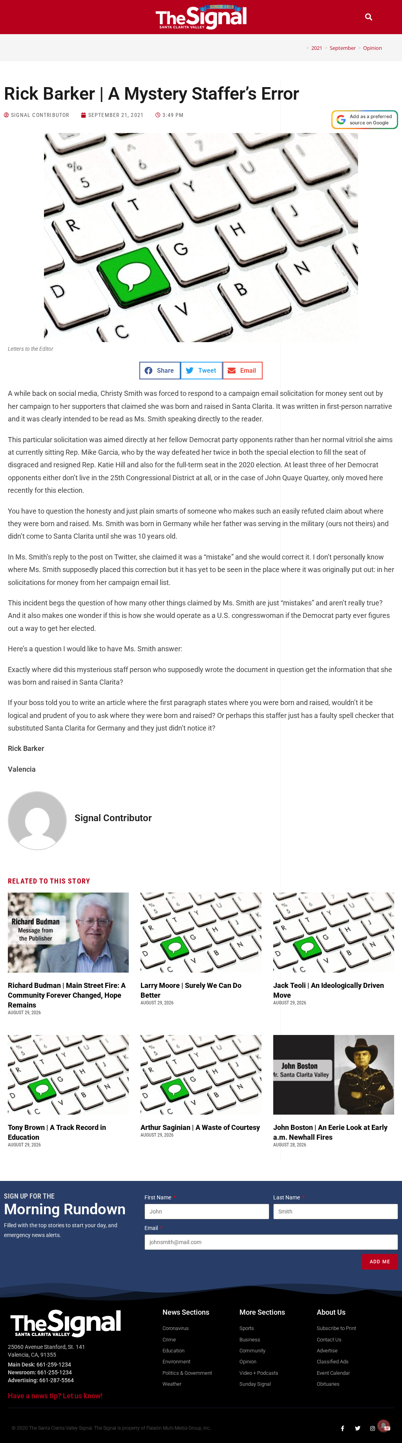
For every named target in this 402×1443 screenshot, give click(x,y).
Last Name (287, 1197)
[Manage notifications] (383, 1425)
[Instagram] (372, 1428)
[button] (33, 17)
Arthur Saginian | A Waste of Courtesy (200, 1127)
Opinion (372, 47)
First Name (158, 1197)
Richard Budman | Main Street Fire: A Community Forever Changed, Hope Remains (67, 995)
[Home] (302, 47)
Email (151, 1228)
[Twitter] (357, 1428)
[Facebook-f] (342, 1428)
